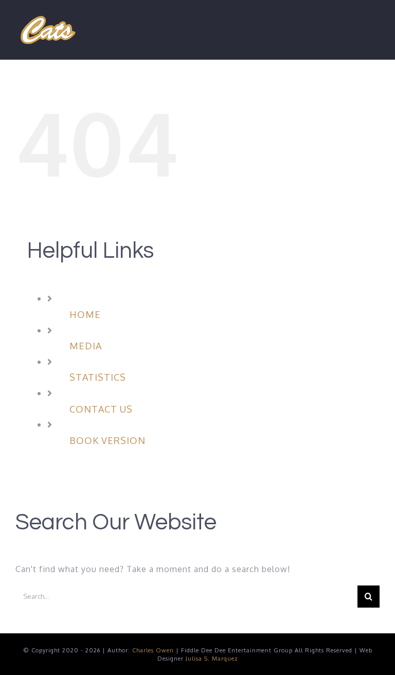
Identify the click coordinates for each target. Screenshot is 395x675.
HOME (85, 314)
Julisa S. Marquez (212, 658)
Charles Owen (153, 650)
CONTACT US (101, 409)
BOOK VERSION (107, 440)
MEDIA (85, 345)
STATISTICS (97, 377)
